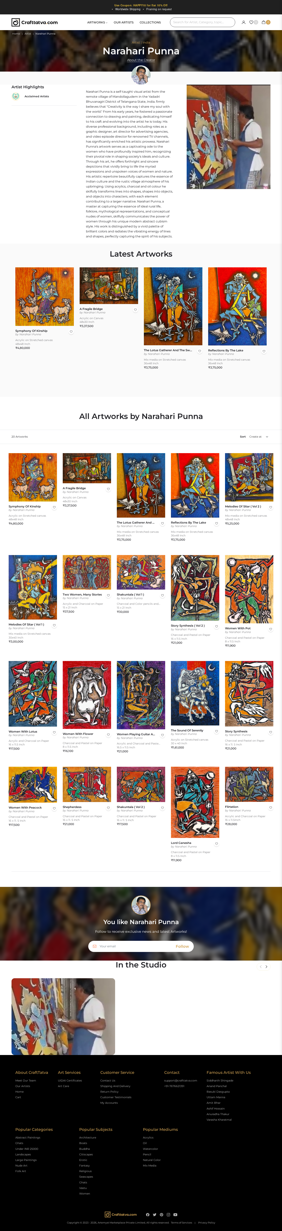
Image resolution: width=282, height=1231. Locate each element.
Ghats (19, 1143)
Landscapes (23, 1154)
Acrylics (148, 1137)
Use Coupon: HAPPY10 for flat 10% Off (140, 5)
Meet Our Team (25, 1080)
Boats (83, 1143)
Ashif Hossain (216, 1108)
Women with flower (78, 734)
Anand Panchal (217, 1086)
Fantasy (84, 1165)
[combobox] (202, 22)
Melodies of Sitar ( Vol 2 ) (243, 506)
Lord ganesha (181, 843)
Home (16, 33)
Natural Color (152, 1160)
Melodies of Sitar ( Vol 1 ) (26, 624)
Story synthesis (236, 731)
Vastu (83, 1188)
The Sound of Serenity (187, 730)
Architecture (87, 1137)
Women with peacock (25, 807)
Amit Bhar (214, 1103)
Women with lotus (23, 731)
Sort (243, 436)
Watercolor (150, 1149)
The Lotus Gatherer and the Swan (168, 350)
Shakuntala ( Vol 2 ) (131, 807)
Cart (18, 1097)
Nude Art (21, 1165)
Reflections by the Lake (225, 350)
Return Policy (109, 1091)
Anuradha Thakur (218, 1114)
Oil (145, 1143)
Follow (182, 946)
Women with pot (238, 628)
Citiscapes (86, 1154)
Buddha (84, 1149)
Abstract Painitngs (27, 1137)
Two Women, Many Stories (82, 594)
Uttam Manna (216, 1097)
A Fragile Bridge (91, 309)
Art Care (63, 1086)
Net (266, 966)
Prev (261, 966)
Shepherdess (72, 807)
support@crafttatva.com (180, 1080)
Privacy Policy (206, 1222)
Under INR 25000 (26, 1149)
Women (84, 1193)
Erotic (83, 1160)
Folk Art (20, 1171)
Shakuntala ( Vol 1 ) (130, 594)
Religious (85, 1171)
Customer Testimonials (115, 1097)
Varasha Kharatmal (219, 1119)
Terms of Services (181, 1222)
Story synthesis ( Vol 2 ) (188, 625)
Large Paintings (26, 1160)
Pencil (147, 1154)
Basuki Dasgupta (218, 1091)
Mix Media (149, 1165)
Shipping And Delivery (115, 1086)
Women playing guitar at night (136, 734)
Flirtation (231, 807)
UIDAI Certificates (70, 1080)
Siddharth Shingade (220, 1080)
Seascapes (86, 1176)
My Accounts (109, 1103)
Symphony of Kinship (31, 331)
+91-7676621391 (174, 1086)
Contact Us (107, 1080)
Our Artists (22, 1086)
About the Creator (141, 60)
